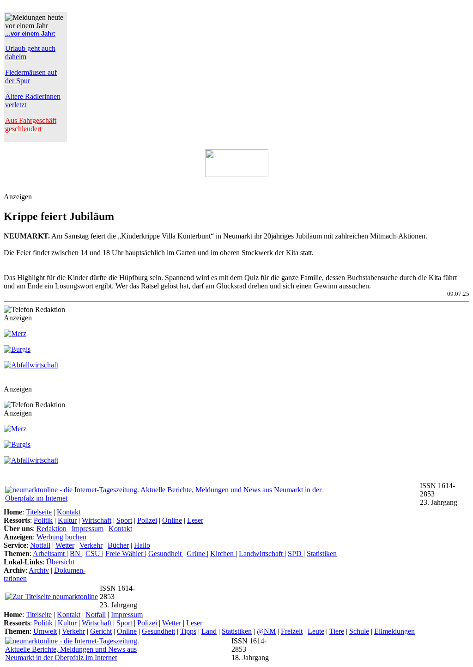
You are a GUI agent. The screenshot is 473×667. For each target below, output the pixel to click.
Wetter (64, 545)
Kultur (67, 520)
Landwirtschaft (262, 553)
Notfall (40, 545)
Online (172, 520)
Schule (359, 631)
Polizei (147, 520)
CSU (93, 553)
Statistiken (322, 553)
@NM (266, 631)
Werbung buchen (61, 537)
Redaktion (51, 528)
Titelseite (39, 512)
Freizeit (292, 631)
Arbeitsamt (50, 553)
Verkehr (91, 545)
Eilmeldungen (394, 631)
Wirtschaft (96, 520)
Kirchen (223, 553)
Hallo (142, 545)
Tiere (336, 631)
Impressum (87, 528)
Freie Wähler (125, 553)
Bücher (118, 545)
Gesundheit (165, 553)
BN (76, 553)
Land (209, 631)
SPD (295, 553)
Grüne (197, 553)
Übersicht (60, 562)
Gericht (101, 631)
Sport (124, 520)
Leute (316, 631)
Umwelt (45, 631)
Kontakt (68, 512)
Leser (195, 520)
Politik (43, 520)
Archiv (39, 570)
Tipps (188, 631)
